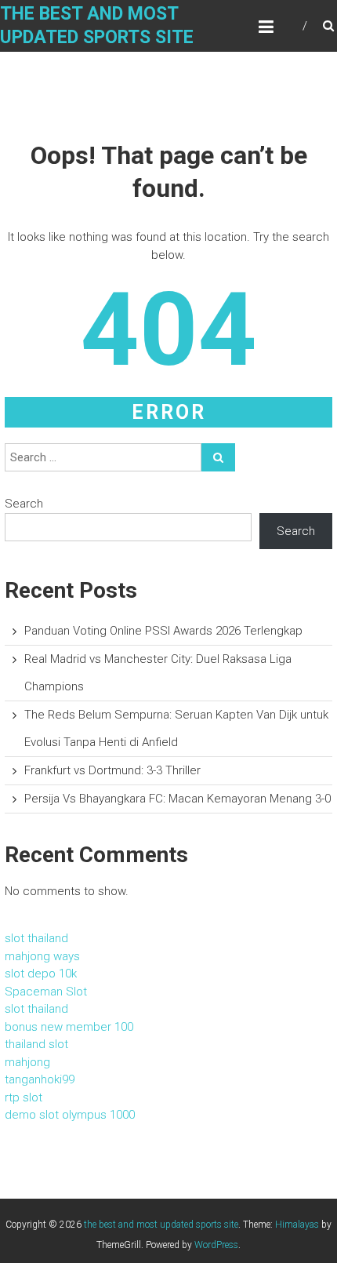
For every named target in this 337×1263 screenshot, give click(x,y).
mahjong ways (42, 956)
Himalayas (297, 1224)
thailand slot (36, 1044)
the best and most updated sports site (161, 1224)
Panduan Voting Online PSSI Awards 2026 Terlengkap (163, 631)
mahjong (27, 1062)
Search (24, 504)
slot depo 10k (41, 973)
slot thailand (36, 938)
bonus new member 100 (69, 1027)
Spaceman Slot (46, 992)
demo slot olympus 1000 (70, 1115)
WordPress (216, 1244)
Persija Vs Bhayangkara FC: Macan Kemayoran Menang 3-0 (177, 799)
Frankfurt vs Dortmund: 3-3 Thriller (112, 770)
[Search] (218, 457)
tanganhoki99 (39, 1079)
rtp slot (23, 1097)
